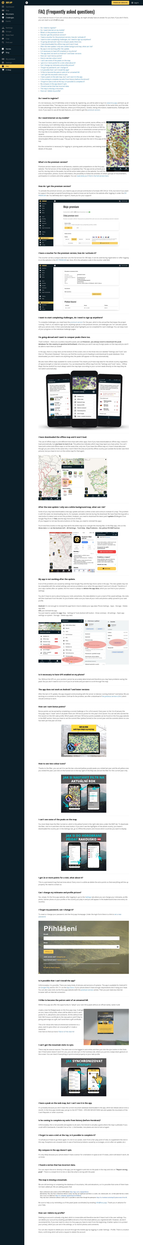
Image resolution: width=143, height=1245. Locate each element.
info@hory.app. (101, 1203)
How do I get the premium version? (53, 35)
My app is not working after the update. (54, 49)
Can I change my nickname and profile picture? (57, 65)
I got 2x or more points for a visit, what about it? (58, 63)
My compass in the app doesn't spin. (53, 84)
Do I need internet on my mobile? (52, 30)
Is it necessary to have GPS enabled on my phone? (58, 51)
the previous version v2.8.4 (111, 696)
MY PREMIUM (61, 260)
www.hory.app (112, 103)
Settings (88, 897)
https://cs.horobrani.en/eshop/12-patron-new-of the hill (112, 1197)
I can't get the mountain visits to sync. (54, 74)
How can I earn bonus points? (51, 56)
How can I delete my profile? (50, 91)
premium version (76, 322)
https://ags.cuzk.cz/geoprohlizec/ (79, 1192)
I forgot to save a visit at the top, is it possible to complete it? (62, 81)
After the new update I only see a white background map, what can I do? (66, 46)
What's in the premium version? (52, 32)
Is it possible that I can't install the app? (54, 70)
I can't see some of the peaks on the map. (55, 60)
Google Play (45, 987)
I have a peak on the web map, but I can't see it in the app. (61, 77)
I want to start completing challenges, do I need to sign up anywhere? (65, 39)
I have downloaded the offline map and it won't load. (59, 44)
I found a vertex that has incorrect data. (54, 86)
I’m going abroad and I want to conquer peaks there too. (61, 42)
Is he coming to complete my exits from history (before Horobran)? (64, 79)
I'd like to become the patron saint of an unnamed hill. (60, 72)
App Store (70, 987)
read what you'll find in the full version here (92, 176)
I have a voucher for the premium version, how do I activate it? (63, 37)
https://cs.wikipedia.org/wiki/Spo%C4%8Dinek (68, 1195)
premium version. (94, 110)
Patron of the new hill (66, 1032)
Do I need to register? (48, 28)
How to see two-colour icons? (51, 58)
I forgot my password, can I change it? (54, 67)
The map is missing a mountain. (52, 89)
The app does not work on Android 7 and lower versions (60, 53)
